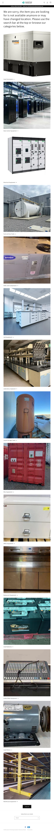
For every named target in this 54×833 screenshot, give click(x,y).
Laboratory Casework (10, 389)
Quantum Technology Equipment (12, 829)
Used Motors (7, 750)
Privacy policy (29, 829)
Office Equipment (8, 543)
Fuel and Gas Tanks (9, 234)
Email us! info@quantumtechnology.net (33, 6)
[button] (2, 2)
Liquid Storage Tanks (9, 440)
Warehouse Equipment (10, 801)
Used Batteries (8, 647)
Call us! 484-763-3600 (16, 6)
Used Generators (8, 79)
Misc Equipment (8, 492)
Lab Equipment (8, 337)
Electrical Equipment (9, 182)
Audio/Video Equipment (10, 698)
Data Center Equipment (10, 131)
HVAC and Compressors (10, 285)
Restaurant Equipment (10, 595)
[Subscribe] (38, 818)
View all (27, 806)
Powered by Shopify (22, 829)
